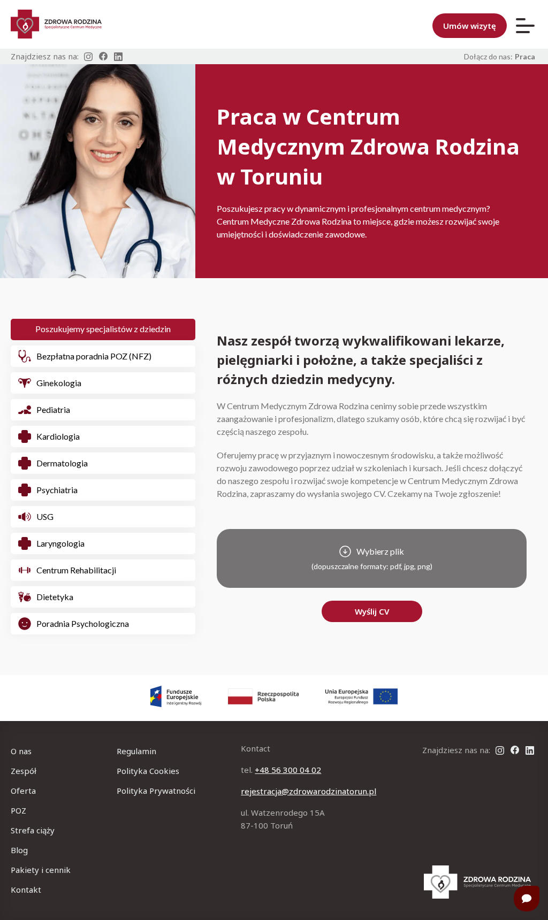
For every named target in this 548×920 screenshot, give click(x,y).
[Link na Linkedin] (118, 56)
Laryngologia (60, 543)
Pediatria (53, 409)
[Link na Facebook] (103, 56)
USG (45, 516)
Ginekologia (58, 383)
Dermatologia (62, 463)
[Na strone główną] (477, 882)
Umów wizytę (469, 25)
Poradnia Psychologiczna (82, 623)
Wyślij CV (372, 611)
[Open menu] (525, 25)
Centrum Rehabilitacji (76, 570)
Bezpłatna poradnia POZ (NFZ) (93, 356)
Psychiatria (57, 490)
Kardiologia (58, 436)
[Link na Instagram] (88, 56)
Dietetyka (54, 597)
